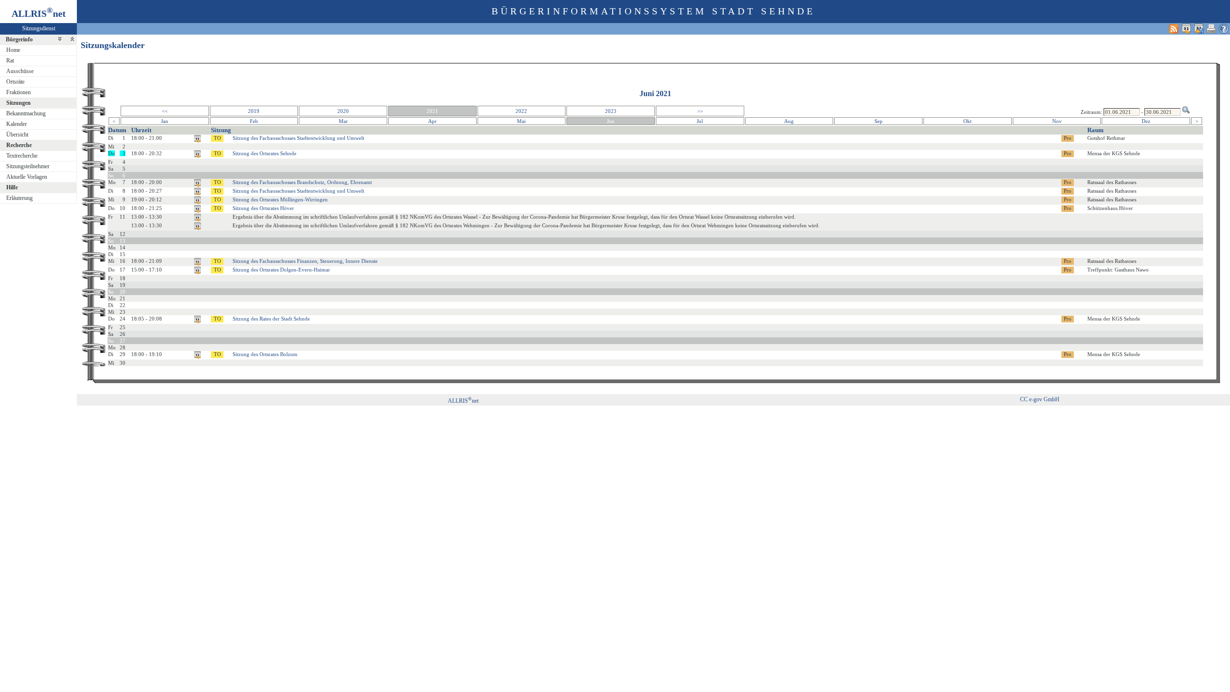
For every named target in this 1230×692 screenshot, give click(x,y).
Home (13, 50)
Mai (521, 121)
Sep (878, 121)
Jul (700, 121)
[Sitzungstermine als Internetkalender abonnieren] (1186, 28)
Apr (432, 121)
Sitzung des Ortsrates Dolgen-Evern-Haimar (281, 269)
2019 (253, 111)
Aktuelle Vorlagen (26, 176)
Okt (967, 121)
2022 (521, 111)
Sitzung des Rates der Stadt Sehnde (271, 318)
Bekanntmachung (26, 113)
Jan (164, 121)
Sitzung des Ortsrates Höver (263, 208)
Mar (343, 121)
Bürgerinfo (19, 39)
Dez (1146, 121)
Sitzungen (18, 102)
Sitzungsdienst (38, 28)
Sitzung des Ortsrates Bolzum (265, 354)
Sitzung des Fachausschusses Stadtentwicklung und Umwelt (298, 138)
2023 (610, 111)
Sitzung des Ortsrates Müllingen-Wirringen (280, 199)
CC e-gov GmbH (1039, 399)
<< (165, 111)
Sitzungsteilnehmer (27, 166)
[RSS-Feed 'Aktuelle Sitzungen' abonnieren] (1174, 28)
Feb (254, 121)
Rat (10, 60)
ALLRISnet (463, 400)
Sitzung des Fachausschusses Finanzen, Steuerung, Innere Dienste (305, 261)
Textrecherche (21, 155)
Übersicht (17, 134)
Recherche (19, 145)
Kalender (16, 124)
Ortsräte (15, 81)
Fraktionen (18, 92)
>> (700, 111)
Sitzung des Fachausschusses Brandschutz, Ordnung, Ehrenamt (302, 182)
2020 (343, 111)
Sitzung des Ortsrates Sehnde (264, 153)
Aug (789, 121)
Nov (1057, 121)
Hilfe (12, 187)
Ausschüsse (20, 71)
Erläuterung (19, 198)
